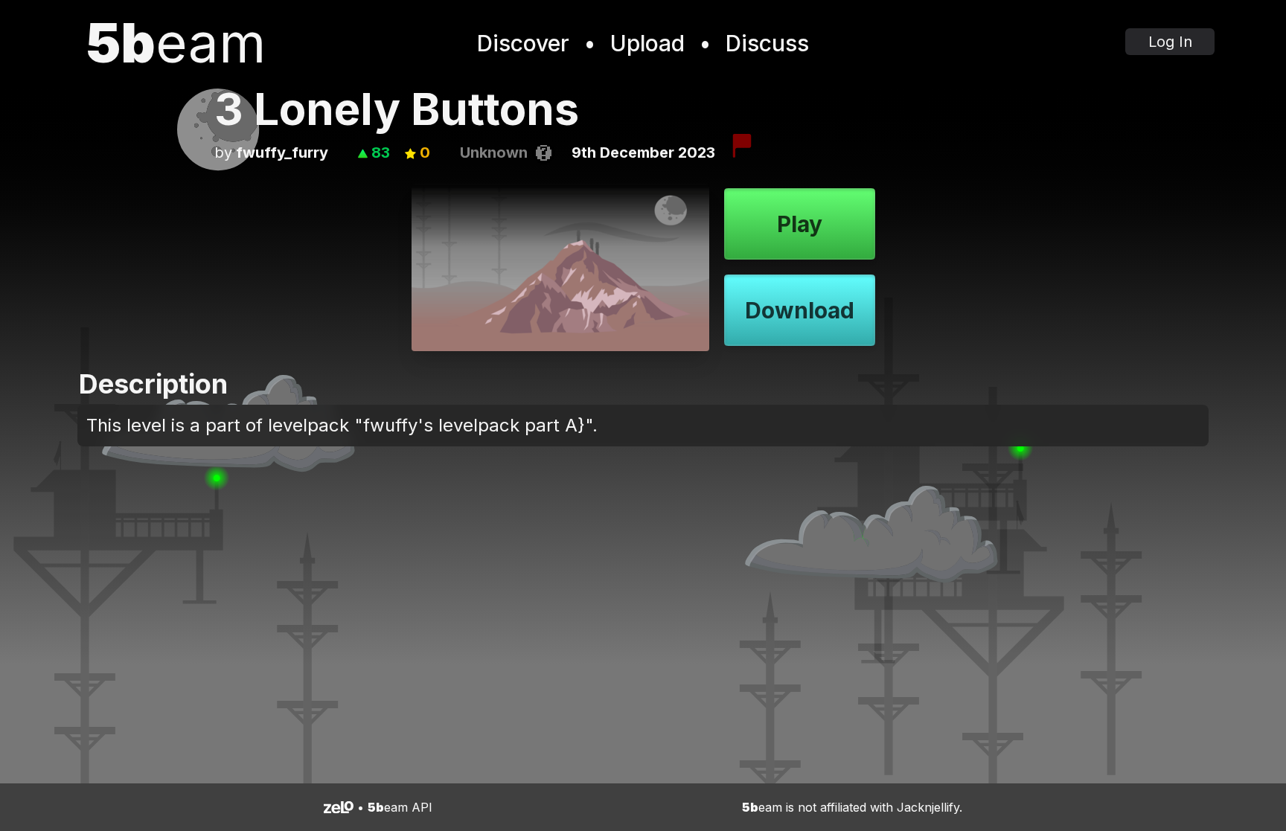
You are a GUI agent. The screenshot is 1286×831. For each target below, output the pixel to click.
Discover (523, 43)
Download (799, 310)
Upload (647, 43)
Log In (1170, 42)
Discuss (767, 43)
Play (799, 224)
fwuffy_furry (282, 152)
